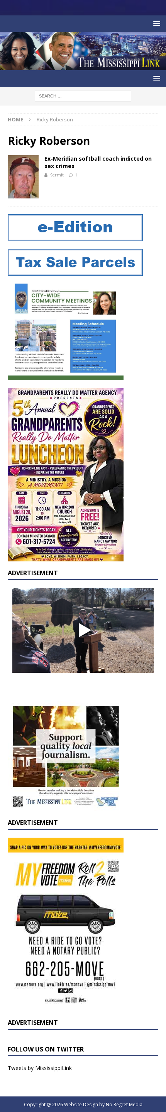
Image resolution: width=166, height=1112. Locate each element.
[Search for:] (83, 95)
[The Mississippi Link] (83, 65)
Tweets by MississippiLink (40, 1068)
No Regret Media (124, 1104)
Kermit (56, 175)
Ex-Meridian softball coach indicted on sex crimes (98, 162)
